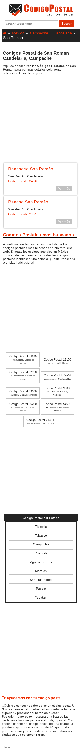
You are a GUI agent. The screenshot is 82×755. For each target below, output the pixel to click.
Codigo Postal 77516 (57, 377)
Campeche (39, 33)
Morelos (41, 571)
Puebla (41, 588)
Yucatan (41, 597)
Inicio (7, 747)
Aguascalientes (41, 562)
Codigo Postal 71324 (40, 421)
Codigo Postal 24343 (23, 181)
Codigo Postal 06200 (23, 407)
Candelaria (63, 33)
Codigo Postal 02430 (23, 375)
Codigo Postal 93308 (57, 391)
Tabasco (41, 535)
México (18, 33)
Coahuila (41, 553)
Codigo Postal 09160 (23, 393)
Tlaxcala (41, 526)
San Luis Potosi (41, 580)
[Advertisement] (41, 120)
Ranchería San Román (30, 168)
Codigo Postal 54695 (23, 359)
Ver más (64, 188)
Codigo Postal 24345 (23, 214)
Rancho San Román (28, 202)
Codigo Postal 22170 (57, 361)
